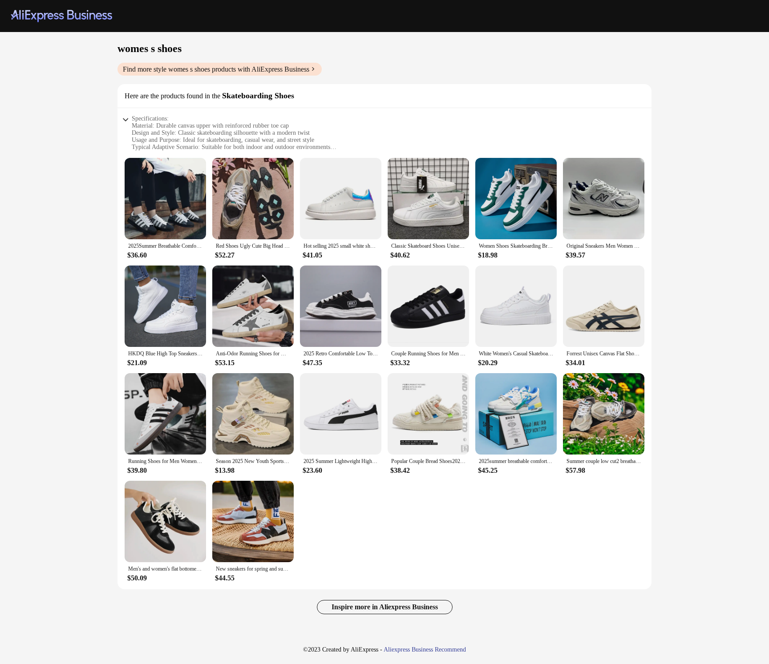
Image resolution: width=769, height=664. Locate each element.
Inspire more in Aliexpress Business (385, 607)
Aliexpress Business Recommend (425, 649)
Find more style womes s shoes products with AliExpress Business (216, 69)
